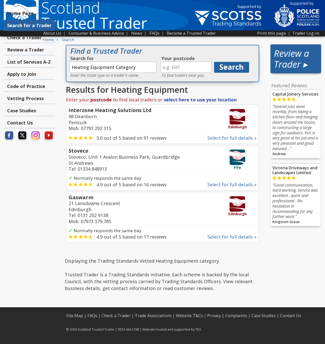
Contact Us (20, 123)
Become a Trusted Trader (191, 33)
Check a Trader (24, 37)
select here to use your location (200, 100)
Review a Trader (25, 50)
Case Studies (21, 110)
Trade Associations (153, 315)
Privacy (214, 315)
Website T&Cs (189, 315)
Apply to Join (21, 74)
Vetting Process (25, 98)
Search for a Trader (29, 25)
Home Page (20, 13)
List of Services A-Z (29, 62)
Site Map (74, 315)
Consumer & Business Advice (96, 33)
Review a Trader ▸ (291, 58)
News (136, 33)
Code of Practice (26, 86)
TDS (198, 329)
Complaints (236, 315)
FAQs (154, 33)
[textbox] (113, 67)
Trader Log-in (305, 33)
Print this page (271, 33)
